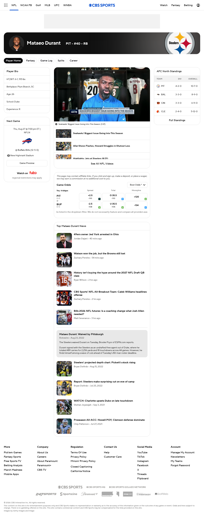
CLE (163, 111)
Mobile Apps (11, 478)
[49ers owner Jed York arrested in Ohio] (64, 244)
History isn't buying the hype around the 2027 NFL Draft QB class (109, 278)
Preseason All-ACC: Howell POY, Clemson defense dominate (109, 423)
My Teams (176, 465)
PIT (162, 86)
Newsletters (178, 460)
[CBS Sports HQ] (95, 490)
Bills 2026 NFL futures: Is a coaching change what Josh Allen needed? (109, 316)
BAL (163, 94)
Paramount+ (44, 469)
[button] (60, 117)
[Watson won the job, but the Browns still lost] (64, 263)
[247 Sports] (46, 497)
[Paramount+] (89, 497)
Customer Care (113, 460)
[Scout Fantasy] (143, 497)
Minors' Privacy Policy (83, 465)
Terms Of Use (79, 456)
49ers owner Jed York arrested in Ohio (96, 238)
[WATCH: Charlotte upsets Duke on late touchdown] (64, 411)
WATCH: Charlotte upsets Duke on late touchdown (103, 404)
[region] (102, 94)
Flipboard (143, 482)
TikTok (141, 460)
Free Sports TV (12, 465)
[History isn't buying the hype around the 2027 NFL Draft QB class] (64, 282)
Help (106, 456)
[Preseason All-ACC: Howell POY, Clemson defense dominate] (64, 430)
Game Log (46, 60)
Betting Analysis (13, 469)
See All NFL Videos (102, 163)
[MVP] (128, 496)
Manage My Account (182, 456)
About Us (42, 456)
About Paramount (47, 465)
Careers (41, 460)
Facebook (142, 469)
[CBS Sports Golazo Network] (127, 490)
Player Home (13, 60)
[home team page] (27, 141)
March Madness (13, 473)
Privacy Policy (78, 460)
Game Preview (27, 163)
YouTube (142, 456)
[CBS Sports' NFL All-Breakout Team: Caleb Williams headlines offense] (64, 302)
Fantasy (30, 60)
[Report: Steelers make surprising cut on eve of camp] (64, 391)
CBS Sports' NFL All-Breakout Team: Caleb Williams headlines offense (110, 297)
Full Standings (177, 120)
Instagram (143, 465)
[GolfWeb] (161, 498)
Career (74, 60)
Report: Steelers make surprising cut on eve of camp (104, 385)
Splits (61, 60)
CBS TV (41, 473)
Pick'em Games (13, 456)
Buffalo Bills (24, 150)
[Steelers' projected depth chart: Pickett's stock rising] (64, 372)
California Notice (80, 475)
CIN (163, 103)
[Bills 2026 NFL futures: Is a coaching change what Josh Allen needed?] (64, 321)
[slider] (102, 112)
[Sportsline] (68, 497)
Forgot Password (180, 469)
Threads (141, 478)
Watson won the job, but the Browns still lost (99, 257)
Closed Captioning (81, 470)
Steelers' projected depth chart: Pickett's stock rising (104, 366)
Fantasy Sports (12, 460)
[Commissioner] (110, 496)
